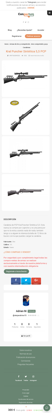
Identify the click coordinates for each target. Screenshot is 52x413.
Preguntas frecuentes (26, 364)
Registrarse (16, 36)
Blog (10, 30)
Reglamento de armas (26, 402)
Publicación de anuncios (25, 357)
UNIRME (30, 8)
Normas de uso (26, 354)
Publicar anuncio (33, 36)
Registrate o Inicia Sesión (16, 271)
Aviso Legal (25, 393)
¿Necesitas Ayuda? (24, 30)
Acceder (40, 30)
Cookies (25, 396)
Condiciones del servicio (25, 399)
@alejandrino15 (20, 315)
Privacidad (25, 390)
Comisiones (25, 361)
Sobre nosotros (26, 350)
